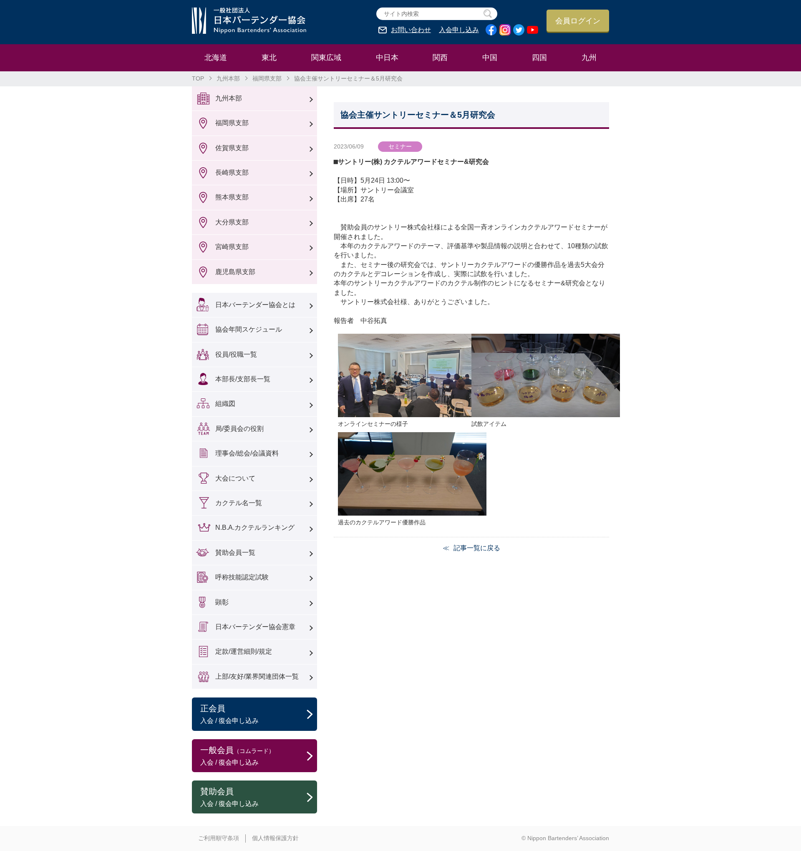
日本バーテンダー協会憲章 (255, 626)
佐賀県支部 (232, 147)
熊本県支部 (232, 197)
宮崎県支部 (232, 246)
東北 (269, 57)
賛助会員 (229, 797)
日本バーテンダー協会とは (255, 304)
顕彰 (222, 602)
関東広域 (326, 57)
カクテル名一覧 (238, 502)
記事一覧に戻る (476, 547)
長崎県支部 (232, 172)
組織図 (225, 403)
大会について (235, 478)
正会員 (229, 714)
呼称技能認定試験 (242, 577)
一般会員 (237, 755)
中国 (489, 57)
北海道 (215, 57)
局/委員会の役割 (239, 428)
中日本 (387, 57)
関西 (440, 57)
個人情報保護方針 (275, 838)
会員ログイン (577, 21)
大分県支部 (232, 222)
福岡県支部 (267, 78)
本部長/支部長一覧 (242, 379)
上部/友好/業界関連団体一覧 (257, 676)
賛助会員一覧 (235, 552)
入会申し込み (459, 30)
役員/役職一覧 (236, 354)
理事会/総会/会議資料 (247, 453)
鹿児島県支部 (235, 271)
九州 (589, 57)
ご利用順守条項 (218, 838)
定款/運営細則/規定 (243, 651)
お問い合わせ (411, 30)
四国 (539, 57)
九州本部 (228, 78)
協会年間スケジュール (248, 329)
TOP (198, 78)
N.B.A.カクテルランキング (255, 527)
